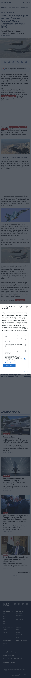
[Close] (27, 307)
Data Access (15, 371)
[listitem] (15, 335)
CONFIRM (9, 365)
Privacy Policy (24, 371)
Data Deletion (6, 371)
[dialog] (15, 339)
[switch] (25, 339)
